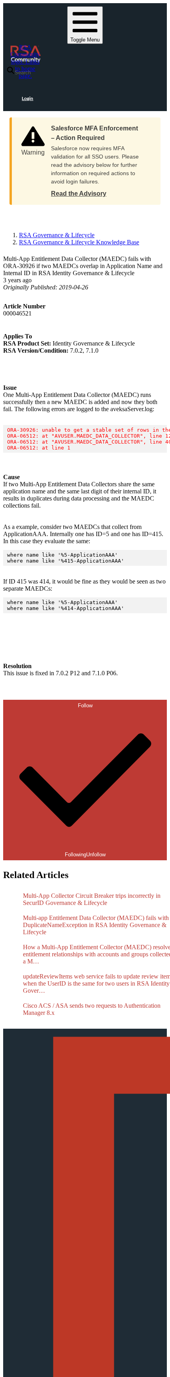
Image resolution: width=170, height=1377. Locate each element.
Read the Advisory (78, 193)
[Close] (146, 125)
